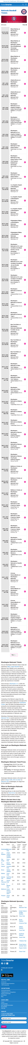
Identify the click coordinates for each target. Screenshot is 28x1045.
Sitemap (3, 1008)
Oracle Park (8, 881)
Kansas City (3, 877)
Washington (4, 849)
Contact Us (3, 982)
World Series (12, 793)
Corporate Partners (5, 990)
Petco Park (8, 860)
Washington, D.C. (14, 683)
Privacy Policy (4, 1003)
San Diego (2, 860)
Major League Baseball (13, 666)
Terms (2, 1002)
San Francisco (3, 881)
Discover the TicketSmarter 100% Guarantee (14, 1)
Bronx (2, 870)
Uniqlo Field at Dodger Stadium (9, 855)
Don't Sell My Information (7, 1005)
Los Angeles (3, 853)
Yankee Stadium (9, 870)
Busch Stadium (9, 863)
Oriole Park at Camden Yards (9, 891)
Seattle (3, 884)
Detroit (3, 866)
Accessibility (4, 1006)
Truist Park (8, 874)
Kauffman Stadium (9, 877)
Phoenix (3, 895)
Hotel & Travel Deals (6, 993)
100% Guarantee (5, 985)
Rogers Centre (23, 948)
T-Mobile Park (8, 885)
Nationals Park (5, 718)
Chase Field (8, 896)
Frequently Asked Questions (7, 983)
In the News (4, 995)
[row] (14, 33)
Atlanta (3, 873)
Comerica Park (23, 923)
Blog (2, 996)
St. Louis (2, 863)
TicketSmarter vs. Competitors (8, 992)
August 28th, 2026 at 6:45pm (13, 780)
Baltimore (3, 889)
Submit (4, 1026)
